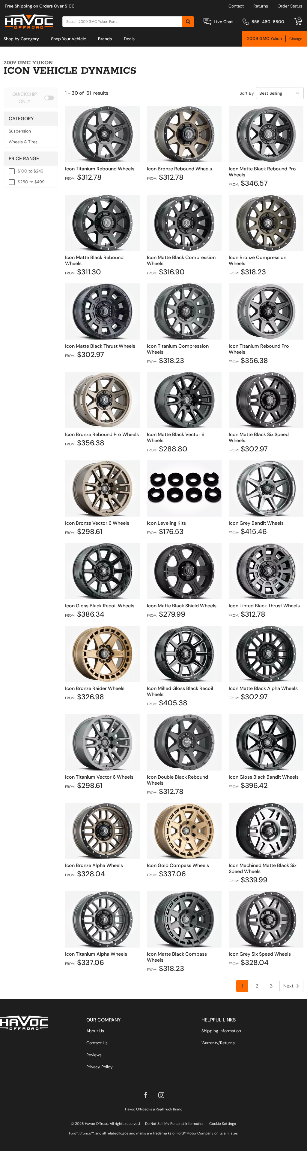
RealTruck (164, 1109)
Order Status (290, 6)
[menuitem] (21, 39)
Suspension (20, 131)
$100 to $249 (30, 171)
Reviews (94, 1055)
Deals (129, 38)
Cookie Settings (222, 1123)
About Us (95, 1030)
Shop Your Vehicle (68, 38)
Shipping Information (221, 1030)
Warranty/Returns (218, 1043)
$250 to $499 (31, 182)
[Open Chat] (207, 21)
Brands (105, 38)
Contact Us (97, 1043)
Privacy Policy (99, 1067)
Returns (260, 6)
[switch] (31, 98)
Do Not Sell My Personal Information (174, 1123)
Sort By (247, 93)
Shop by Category (21, 38)
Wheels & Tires (23, 142)
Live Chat (223, 22)
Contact (236, 6)
